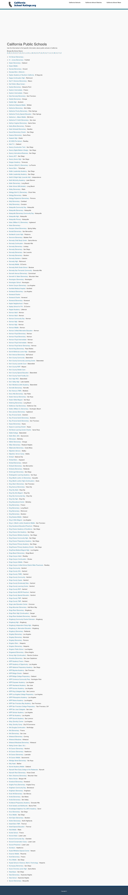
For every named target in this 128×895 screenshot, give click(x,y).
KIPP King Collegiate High (17, 691)
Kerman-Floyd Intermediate (17, 340)
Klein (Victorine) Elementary (18, 776)
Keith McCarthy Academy (17, 180)
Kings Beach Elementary (16, 553)
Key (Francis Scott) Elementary (19, 418)
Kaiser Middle (13, 66)
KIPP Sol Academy (15, 715)
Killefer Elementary (15, 442)
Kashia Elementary (15, 87)
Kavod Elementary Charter (17, 132)
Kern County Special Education (19, 373)
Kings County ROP (15, 589)
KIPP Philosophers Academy (18, 697)
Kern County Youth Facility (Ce (18, 376)
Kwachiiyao (12, 872)
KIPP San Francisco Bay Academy (20, 703)
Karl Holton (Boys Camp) (17, 84)
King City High (13, 499)
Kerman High (13, 321)
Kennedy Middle (14, 264)
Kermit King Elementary (16, 349)
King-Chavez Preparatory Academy (20, 541)
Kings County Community (17, 577)
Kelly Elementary (14, 201)
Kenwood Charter (14, 294)
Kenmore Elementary (15, 237)
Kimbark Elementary (15, 466)
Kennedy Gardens (14, 258)
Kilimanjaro (12, 439)
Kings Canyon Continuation (17, 559)
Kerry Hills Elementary (16, 394)
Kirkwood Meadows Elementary (19, 742)
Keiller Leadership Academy (18, 171)
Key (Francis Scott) (15, 415)
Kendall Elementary (15, 231)
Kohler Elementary (15, 821)
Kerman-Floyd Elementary (17, 334)
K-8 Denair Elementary (16, 57)
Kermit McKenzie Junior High (18, 352)
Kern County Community (16, 358)
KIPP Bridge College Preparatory (19, 676)
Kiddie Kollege (13, 433)
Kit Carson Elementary (16, 748)
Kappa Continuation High (17, 78)
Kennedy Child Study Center (18, 240)
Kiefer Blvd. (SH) (14, 436)
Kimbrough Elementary (16, 472)
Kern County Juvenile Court (17, 364)
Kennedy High (13, 261)
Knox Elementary (14, 812)
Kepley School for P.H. (16, 306)
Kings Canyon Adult (15, 556)
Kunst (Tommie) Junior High (18, 869)
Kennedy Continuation (16, 243)
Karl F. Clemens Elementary (18, 81)
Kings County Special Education (19, 595)
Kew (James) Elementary (17, 412)
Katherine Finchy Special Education (20, 114)
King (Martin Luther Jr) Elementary (20, 478)
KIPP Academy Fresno (16, 661)
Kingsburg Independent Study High (20, 625)
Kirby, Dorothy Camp (15, 724)
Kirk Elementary (14, 730)
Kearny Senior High (15, 159)
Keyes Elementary (14, 424)
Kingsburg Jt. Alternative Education (20, 628)
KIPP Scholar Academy (16, 712)
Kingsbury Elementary (16, 631)
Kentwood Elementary (16, 291)
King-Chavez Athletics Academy (19, 535)
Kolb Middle (12, 830)
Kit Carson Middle (14, 758)
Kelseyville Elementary (16, 210)
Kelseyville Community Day (17, 207)
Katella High (13, 102)
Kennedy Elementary (15, 246)
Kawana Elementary (15, 135)
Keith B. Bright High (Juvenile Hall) (20, 177)
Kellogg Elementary (15, 195)
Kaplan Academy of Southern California (21, 75)
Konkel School (13, 833)
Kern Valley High (14, 382)
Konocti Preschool (14, 845)
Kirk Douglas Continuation (17, 727)
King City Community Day (17, 496)
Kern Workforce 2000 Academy (19, 385)
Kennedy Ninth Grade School (18, 267)
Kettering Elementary (15, 403)
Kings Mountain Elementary (17, 607)
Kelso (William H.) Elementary (18, 222)
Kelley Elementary (14, 189)
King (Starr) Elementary (16, 484)
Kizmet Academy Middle (16, 767)
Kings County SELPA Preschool (19, 592)
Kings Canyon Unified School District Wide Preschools (26, 565)
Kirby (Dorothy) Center (16, 721)
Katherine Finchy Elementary (18, 111)
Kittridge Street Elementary (17, 761)
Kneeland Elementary (16, 782)
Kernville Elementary (15, 388)
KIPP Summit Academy (16, 718)
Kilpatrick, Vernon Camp (16, 454)
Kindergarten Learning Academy (19, 475)
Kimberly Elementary (15, 469)
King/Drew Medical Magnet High (19, 550)
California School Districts (93, 2)
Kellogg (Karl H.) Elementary (18, 192)
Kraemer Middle (14, 854)
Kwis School (13, 878)
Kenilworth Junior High (16, 234)
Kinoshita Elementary (15, 658)
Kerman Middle (14, 328)
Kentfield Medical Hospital (17, 288)
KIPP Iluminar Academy (16, 688)
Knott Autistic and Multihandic (18, 806)
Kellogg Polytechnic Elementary (19, 198)
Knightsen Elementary (16, 791)
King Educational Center (16, 502)
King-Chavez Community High (18, 538)
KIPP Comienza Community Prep (19, 679)
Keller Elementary (14, 183)
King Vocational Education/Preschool (20, 526)
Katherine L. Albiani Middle (17, 117)
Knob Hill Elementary (15, 794)
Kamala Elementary (15, 69)
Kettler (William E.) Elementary (18, 409)
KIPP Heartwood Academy (17, 685)
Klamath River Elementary (17, 773)
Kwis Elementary (14, 875)
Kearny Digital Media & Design (18, 150)
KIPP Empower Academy (17, 682)
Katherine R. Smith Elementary (18, 120)
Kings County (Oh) (15, 571)
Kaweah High (13, 138)
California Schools (74, 2)
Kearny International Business (18, 153)
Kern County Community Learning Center (22, 361)
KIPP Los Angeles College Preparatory (21, 694)
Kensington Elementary (16, 279)
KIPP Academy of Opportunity (18, 664)
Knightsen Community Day (17, 788)
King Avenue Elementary (17, 487)
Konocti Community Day (16, 839)
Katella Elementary (15, 99)
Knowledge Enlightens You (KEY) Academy (22, 809)
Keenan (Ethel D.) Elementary (18, 165)
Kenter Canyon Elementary (17, 285)
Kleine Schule (13, 779)
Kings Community (14, 568)
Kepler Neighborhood (15, 303)
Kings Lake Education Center (18, 604)
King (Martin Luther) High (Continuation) (21, 481)
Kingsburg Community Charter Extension (22, 619)
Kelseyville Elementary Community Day (21, 213)
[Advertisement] (44, 26)
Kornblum (12, 848)
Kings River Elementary (16, 610)
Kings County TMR (15, 598)
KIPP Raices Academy (16, 700)
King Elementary (14, 505)
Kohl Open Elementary (16, 818)
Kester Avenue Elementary (17, 397)
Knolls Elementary (14, 797)
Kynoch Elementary (15, 881)
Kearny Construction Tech (17, 147)
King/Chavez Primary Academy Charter (21, 547)
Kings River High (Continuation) (19, 613)
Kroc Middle (12, 860)
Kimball (11, 457)
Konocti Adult (13, 836)
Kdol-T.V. (12, 144)
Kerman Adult (13, 312)
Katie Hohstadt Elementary (17, 129)
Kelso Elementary (14, 225)
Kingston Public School (16, 649)
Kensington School (15, 282)
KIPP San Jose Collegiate (17, 709)
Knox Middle (13, 815)
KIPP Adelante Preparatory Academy (20, 667)
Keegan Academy (14, 162)
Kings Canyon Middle (15, 562)
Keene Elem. (13, 168)
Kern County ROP (14, 367)
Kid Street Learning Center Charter (20, 430)
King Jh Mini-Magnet (15, 520)
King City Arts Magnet (16, 493)
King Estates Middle (15, 517)
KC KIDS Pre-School (15, 141)
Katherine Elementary (16, 108)
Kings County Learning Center (18, 586)
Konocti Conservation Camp (18, 842)
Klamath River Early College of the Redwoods (23, 770)
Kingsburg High (14, 622)
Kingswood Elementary (16, 652)
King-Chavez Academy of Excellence (20, 529)
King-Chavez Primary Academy (19, 544)
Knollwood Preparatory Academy (19, 803)
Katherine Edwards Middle (17, 105)
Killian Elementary (14, 445)
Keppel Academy (14, 309)
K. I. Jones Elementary (16, 60)
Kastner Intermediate (15, 90)
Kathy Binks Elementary (16, 126)
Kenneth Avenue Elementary (18, 273)
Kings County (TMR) (15, 574)
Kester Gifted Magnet (15, 400)
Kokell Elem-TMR (14, 824)
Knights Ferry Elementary (17, 785)
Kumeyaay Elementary (16, 866)
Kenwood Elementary (15, 300)
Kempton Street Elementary (17, 228)
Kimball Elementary (15, 463)
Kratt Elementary (14, 857)
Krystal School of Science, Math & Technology (23, 863)
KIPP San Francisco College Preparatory (22, 706)
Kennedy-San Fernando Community (20, 270)
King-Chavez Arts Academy (17, 532)
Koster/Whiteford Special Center (19, 851)
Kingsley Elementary (15, 634)
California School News (114, 2)
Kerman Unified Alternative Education (21, 331)
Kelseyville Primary (15, 219)
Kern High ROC (14, 379)
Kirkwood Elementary (15, 736)
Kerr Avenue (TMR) (15, 391)
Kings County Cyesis (15, 580)
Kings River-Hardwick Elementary (19, 616)
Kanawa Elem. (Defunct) (16, 72)
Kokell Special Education (16, 827)
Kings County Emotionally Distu (19, 583)
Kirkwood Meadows (15, 739)
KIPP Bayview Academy (16, 670)
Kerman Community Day (16, 318)
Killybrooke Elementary (16, 448)
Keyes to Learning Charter (17, 427)
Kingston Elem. (13, 643)
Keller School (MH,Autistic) (17, 186)
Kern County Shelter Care (17, 370)
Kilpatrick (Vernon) (15, 451)
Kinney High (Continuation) (17, 655)
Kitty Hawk (12, 764)
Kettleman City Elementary (17, 406)
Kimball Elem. (13, 460)
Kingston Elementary (15, 646)
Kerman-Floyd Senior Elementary (19, 346)
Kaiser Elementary (15, 63)
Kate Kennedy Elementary (17, 96)
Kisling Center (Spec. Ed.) (17, 745)
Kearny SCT (13, 156)
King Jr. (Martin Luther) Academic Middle (22, 523)
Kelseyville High (14, 216)
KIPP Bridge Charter (15, 673)
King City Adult (13, 490)
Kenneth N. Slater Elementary (18, 276)
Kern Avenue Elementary (17, 355)
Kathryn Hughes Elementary (18, 123)
